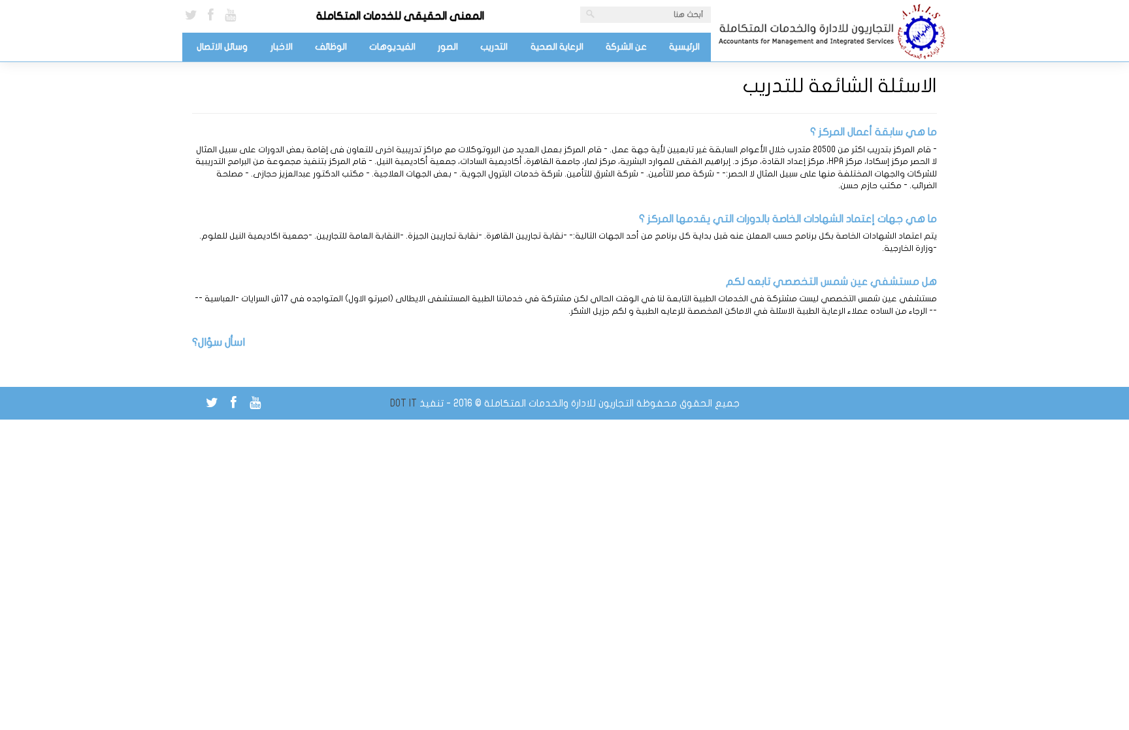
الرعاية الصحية (557, 47)
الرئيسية (684, 47)
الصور (448, 47)
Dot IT (403, 403)
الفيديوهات (392, 47)
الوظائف (331, 47)
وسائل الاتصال (222, 47)
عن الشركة (626, 47)
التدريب (494, 47)
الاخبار (281, 47)
